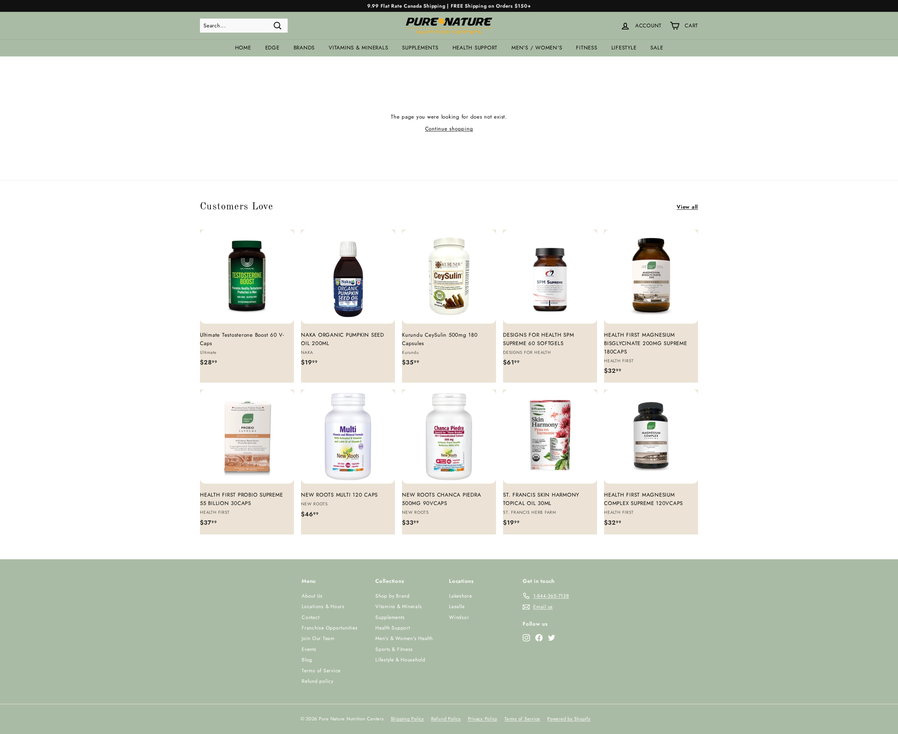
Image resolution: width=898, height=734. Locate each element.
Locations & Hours (323, 606)
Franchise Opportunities (329, 627)
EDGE (272, 48)
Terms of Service (321, 670)
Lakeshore (460, 595)
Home (243, 48)
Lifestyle (624, 48)
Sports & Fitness (394, 649)
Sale (656, 48)
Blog (307, 659)
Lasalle (456, 606)
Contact (310, 617)
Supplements (420, 48)
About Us (312, 595)
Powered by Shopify (569, 718)
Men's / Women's (536, 48)
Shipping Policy (407, 718)
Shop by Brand (392, 595)
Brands (304, 48)
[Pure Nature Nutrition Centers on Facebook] (539, 637)
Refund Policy (446, 718)
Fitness (586, 48)
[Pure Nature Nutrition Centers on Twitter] (551, 637)
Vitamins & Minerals (358, 48)
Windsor (459, 617)
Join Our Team (318, 638)
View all (687, 207)
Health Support (475, 48)
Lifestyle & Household (400, 659)
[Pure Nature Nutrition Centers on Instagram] (526, 637)
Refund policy (318, 681)
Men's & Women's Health (404, 638)
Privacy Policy (483, 718)
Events (309, 649)
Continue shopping (449, 129)
